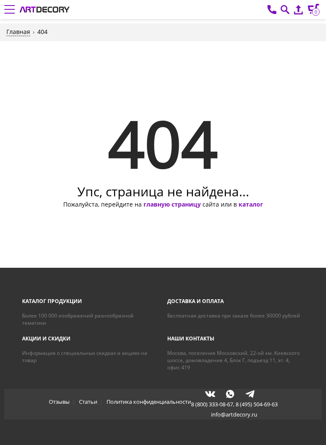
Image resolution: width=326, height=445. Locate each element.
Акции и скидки (46, 338)
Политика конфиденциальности (149, 401)
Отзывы (59, 401)
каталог (251, 204)
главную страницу (172, 204)
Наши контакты (190, 338)
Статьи (88, 401)
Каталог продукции (52, 301)
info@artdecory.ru (234, 414)
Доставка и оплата (195, 301)
